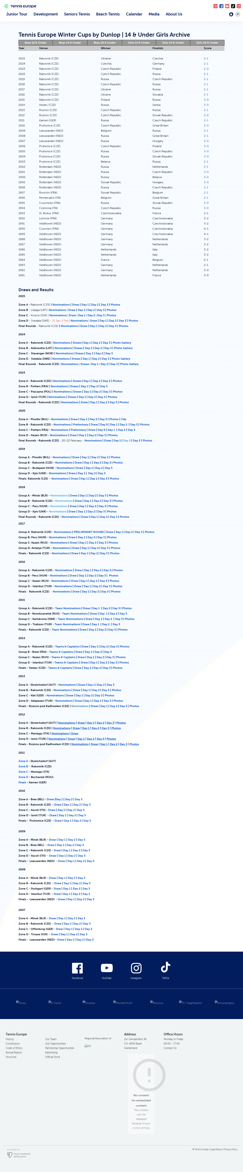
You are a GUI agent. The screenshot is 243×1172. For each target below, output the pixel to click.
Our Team (51, 1039)
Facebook (221, 6)
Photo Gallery (122, 342)
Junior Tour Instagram (215, 6)
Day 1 (85, 304)
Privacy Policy (230, 1149)
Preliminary (81, 424)
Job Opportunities (55, 1043)
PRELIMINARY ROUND (89, 532)
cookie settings (141, 1128)
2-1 (206, 58)
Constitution (13, 1043)
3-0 (206, 99)
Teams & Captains (67, 646)
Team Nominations (68, 608)
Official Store (52, 1057)
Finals (22, 782)
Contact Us (170, 1048)
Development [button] (45, 14)
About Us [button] (174, 14)
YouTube (227, 6)
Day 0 (104, 424)
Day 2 (95, 304)
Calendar (134, 14)
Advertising (51, 1052)
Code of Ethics (14, 1048)
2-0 (206, 68)
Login (231, 14)
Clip (123, 419)
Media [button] (154, 14)
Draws (77, 342)
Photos (115, 304)
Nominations (61, 304)
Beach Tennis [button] (108, 14)
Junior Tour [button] (16, 14)
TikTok (233, 6)
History (10, 1039)
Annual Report (14, 1052)
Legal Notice (216, 1149)
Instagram (136, 978)
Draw (75, 304)
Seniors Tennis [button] (77, 14)
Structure (11, 1057)
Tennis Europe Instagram (239, 6)
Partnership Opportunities (59, 1048)
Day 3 (104, 304)
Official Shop (222, 16)
